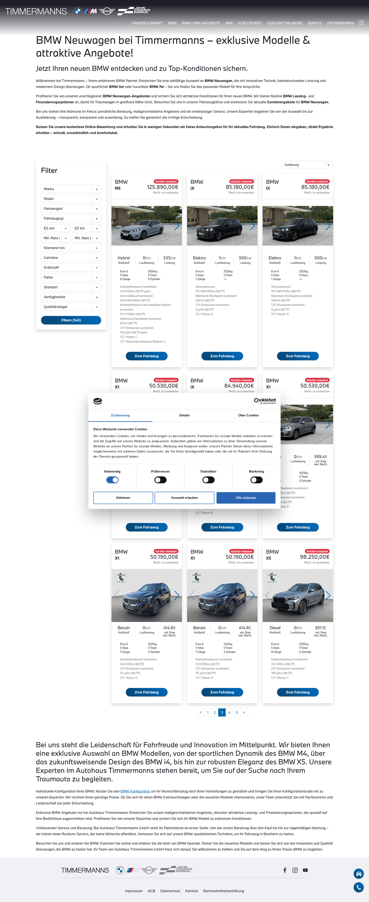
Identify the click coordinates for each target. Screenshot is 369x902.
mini (229, 23)
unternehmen (340, 23)
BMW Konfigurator (134, 791)
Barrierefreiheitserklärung (223, 891)
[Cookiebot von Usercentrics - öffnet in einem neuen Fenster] (257, 401)
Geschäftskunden (284, 23)
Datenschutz (170, 891)
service (315, 23)
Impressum (134, 891)
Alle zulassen (246, 497)
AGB (151, 891)
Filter (49, 170)
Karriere (191, 891)
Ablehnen (123, 497)
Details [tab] (184, 415)
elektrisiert (250, 23)
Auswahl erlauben (184, 497)
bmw (172, 23)
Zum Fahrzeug (147, 356)
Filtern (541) (71, 320)
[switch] (160, 480)
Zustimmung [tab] (120, 415)
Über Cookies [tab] (248, 415)
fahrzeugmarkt (147, 23)
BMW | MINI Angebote (201, 23)
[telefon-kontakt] (359, 887)
